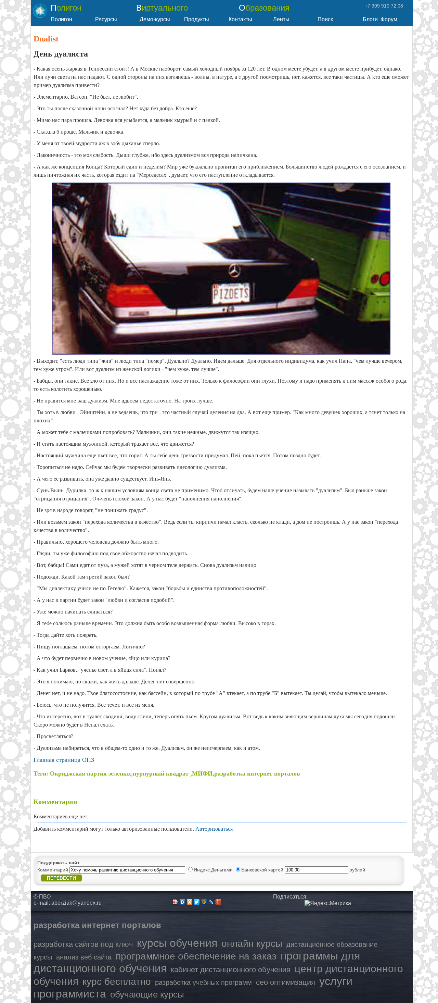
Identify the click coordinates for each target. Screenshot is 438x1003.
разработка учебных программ (203, 982)
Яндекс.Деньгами (214, 869)
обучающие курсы (147, 994)
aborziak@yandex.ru (76, 903)
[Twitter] (197, 901)
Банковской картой (263, 869)
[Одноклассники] (189, 901)
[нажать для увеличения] (328, 903)
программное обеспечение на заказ (196, 956)
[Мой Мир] (204, 901)
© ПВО (42, 897)
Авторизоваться (214, 829)
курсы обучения (177, 943)
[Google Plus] (218, 901)
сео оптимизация (285, 982)
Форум (389, 19)
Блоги (370, 19)
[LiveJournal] (211, 901)
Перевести (61, 878)
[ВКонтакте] (182, 901)
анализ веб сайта (84, 957)
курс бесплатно (116, 981)
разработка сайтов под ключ (83, 944)
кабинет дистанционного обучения (231, 969)
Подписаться (289, 897)
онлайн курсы (251, 943)
